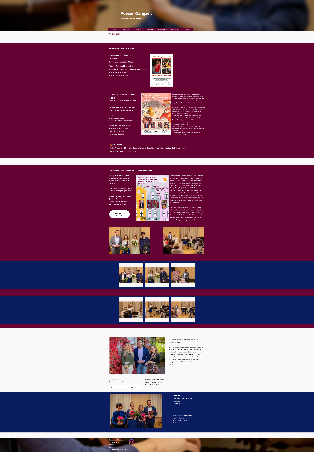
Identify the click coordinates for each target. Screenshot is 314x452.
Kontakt (111, 444)
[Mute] (135, 387)
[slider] (121, 387)
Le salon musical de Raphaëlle (170, 148)
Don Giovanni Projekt (185, 398)
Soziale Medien (114, 442)
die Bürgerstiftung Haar (124, 188)
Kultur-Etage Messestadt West (121, 62)
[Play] (111, 387)
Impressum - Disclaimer (116, 440)
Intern (111, 447)
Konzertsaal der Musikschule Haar (122, 101)
